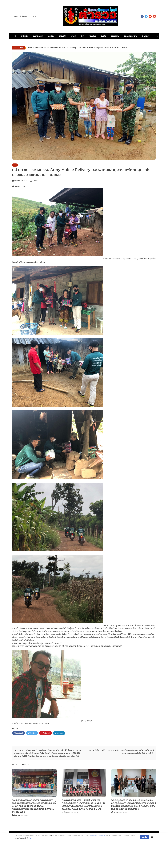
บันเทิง (103, 36)
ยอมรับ (144, 837)
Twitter (146, 16)
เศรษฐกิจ (62, 36)
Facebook (142, 16)
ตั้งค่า (30, 838)
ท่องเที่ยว (92, 36)
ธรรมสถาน (115, 36)
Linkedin (59, 733)
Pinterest (46, 733)
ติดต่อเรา (145, 36)
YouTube (150, 16)
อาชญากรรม (38, 36)
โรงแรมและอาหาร (130, 36)
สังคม (73, 36)
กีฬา (82, 36)
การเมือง (51, 36)
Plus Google (154, 16)
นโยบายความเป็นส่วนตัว (98, 836)
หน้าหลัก (24, 36)
